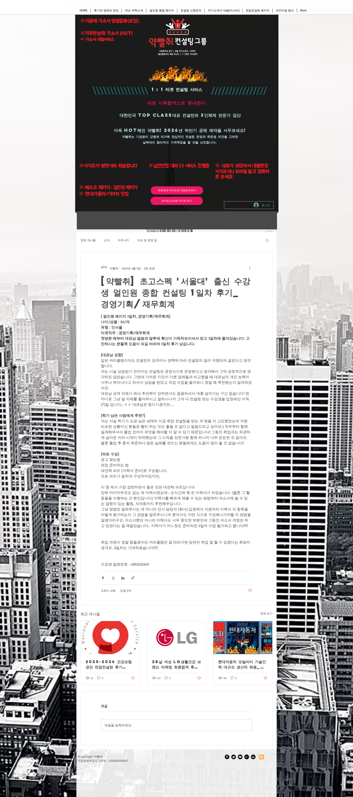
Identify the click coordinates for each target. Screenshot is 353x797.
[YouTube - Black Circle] (240, 757)
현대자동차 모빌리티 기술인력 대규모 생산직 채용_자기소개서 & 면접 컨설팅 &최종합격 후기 (242, 664)
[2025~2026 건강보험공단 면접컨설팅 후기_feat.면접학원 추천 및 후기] (110, 637)
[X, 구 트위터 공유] (113, 578)
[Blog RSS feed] (261, 757)
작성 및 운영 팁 (147, 240)
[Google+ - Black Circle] (246, 757)
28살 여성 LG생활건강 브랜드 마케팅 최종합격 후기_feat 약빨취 (176, 664)
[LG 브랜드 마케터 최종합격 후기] (176, 637)
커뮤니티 (123, 240)
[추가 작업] (249, 268)
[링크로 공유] (133, 578)
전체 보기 (266, 613)
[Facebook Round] (227, 757)
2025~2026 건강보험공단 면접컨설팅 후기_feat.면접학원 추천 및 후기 (110, 664)
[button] (190, 11)
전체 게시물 (88, 240)
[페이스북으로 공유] (103, 578)
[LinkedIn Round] (253, 757)
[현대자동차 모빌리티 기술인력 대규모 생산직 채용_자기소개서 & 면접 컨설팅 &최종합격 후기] (242, 637)
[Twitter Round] (233, 757)
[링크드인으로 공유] (123, 578)
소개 (106, 240)
